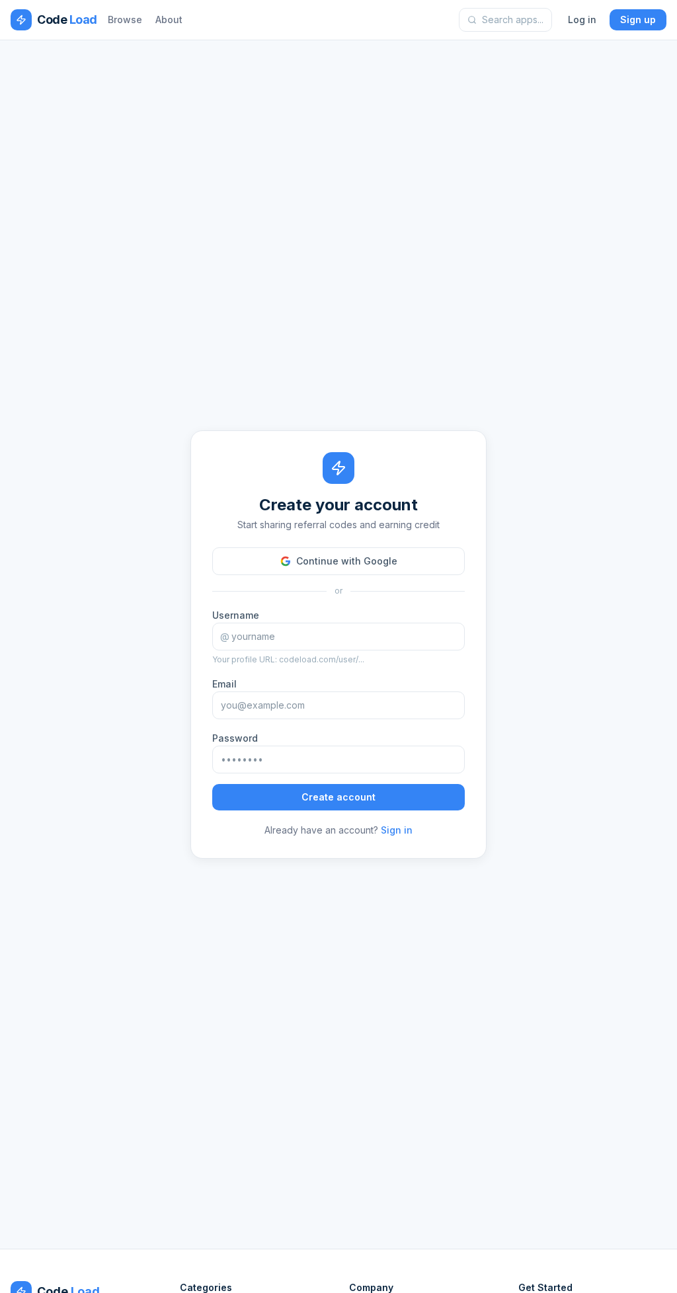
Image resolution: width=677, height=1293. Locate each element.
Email (224, 683)
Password (235, 738)
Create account (338, 797)
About (168, 19)
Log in (582, 19)
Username (235, 615)
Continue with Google (346, 561)
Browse (125, 19)
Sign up (638, 19)
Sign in (397, 830)
